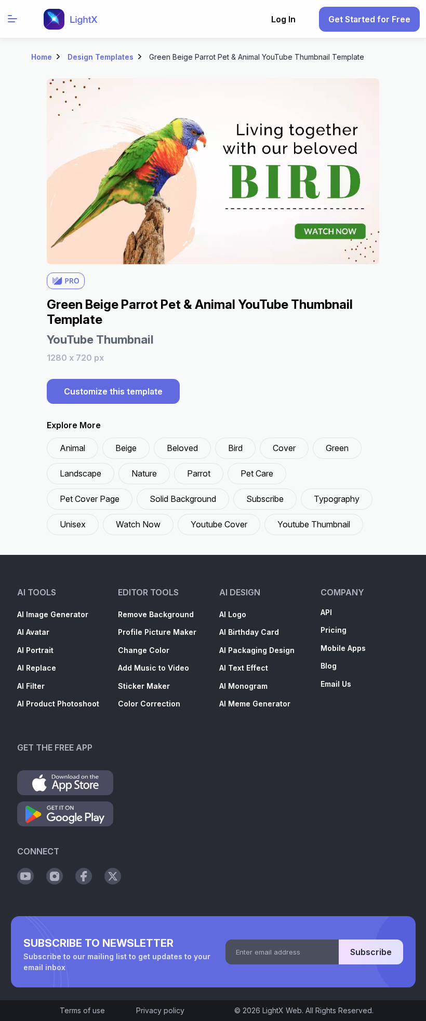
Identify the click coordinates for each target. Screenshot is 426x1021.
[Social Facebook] (83, 876)
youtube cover (219, 524)
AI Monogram (243, 686)
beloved (182, 448)
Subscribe (371, 952)
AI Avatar (33, 632)
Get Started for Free (369, 19)
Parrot (198, 473)
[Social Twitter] (112, 876)
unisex (73, 524)
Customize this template (113, 391)
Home (41, 56)
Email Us (336, 683)
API (326, 612)
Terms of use (82, 1010)
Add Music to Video (153, 667)
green (337, 448)
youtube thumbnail (313, 524)
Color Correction (149, 703)
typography (337, 499)
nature (144, 473)
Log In (283, 19)
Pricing (334, 629)
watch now (138, 524)
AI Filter (31, 686)
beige (126, 448)
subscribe (265, 499)
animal (72, 448)
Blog (329, 665)
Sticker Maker (144, 686)
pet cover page (89, 499)
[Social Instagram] (54, 876)
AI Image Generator (52, 614)
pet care (257, 473)
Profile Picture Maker (157, 632)
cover (284, 448)
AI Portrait (35, 650)
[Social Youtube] (25, 876)
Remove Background (156, 614)
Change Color (143, 650)
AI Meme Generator (254, 703)
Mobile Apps (343, 648)
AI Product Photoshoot (58, 703)
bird (235, 448)
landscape (80, 473)
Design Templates (101, 56)
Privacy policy (160, 1010)
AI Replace (36, 667)
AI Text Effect (243, 667)
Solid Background (183, 499)
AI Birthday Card (249, 632)
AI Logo (232, 614)
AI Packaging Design (257, 650)
